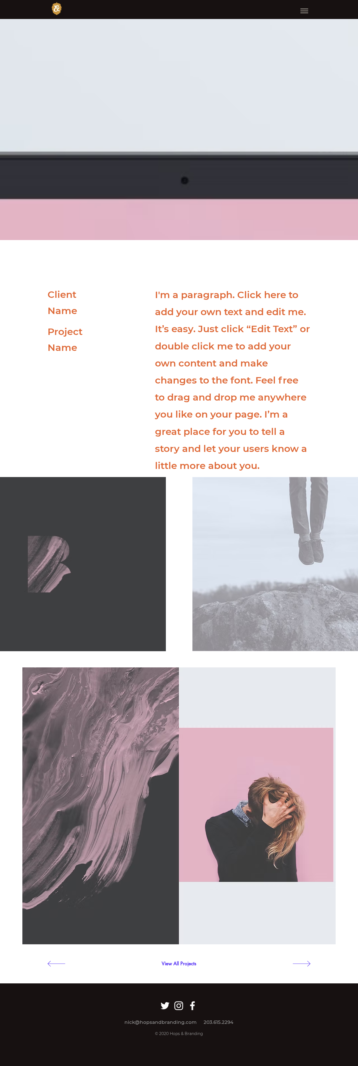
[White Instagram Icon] (179, 1006)
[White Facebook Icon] (192, 1006)
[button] (304, 11)
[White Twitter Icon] (165, 1006)
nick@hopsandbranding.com (160, 1022)
